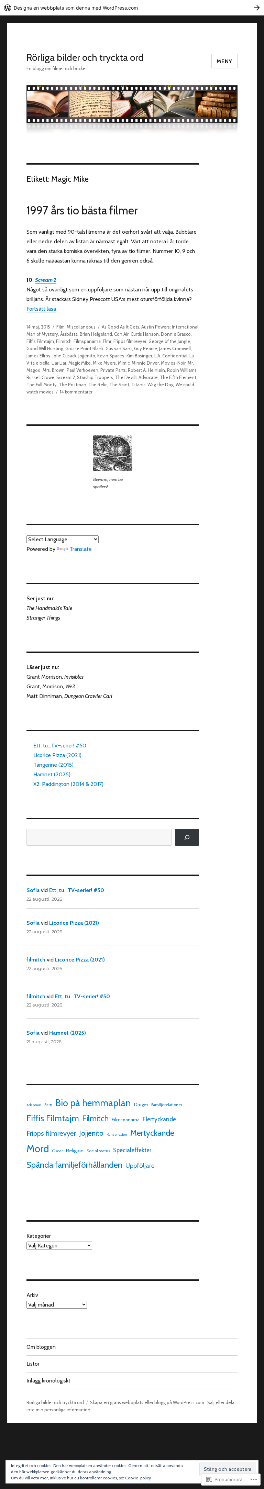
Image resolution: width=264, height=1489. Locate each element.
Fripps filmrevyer (129, 341)
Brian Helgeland (96, 334)
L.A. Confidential (170, 355)
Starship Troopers (95, 377)
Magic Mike (79, 363)
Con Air (121, 334)
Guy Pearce (145, 348)
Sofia (33, 890)
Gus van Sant (119, 348)
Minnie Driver (145, 363)
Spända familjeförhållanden (74, 1165)
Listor (33, 1363)
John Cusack (64, 355)
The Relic (97, 384)
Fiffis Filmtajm (40, 341)
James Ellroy (38, 355)
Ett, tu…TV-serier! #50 (59, 745)
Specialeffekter (132, 1150)
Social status (98, 1150)
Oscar (57, 1150)
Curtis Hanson (145, 334)
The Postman (72, 384)
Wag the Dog (160, 384)
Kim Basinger (139, 355)
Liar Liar (59, 363)
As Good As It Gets (120, 327)
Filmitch (64, 341)
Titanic (138, 384)
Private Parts (113, 370)
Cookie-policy (138, 1477)
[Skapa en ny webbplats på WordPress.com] (132, 7)
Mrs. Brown (54, 370)
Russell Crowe (40, 377)
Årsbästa (69, 334)
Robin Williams (182, 370)
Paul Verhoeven (82, 370)
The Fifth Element (178, 377)
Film (60, 327)
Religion (75, 1150)
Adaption (33, 1105)
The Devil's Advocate (136, 377)
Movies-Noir (173, 363)
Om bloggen (41, 1347)
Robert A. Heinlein (146, 370)
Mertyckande (152, 1133)
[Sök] (187, 837)
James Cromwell (175, 348)
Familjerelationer (166, 1104)
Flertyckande (159, 1119)
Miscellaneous (81, 327)
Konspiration (117, 1134)
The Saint (119, 384)
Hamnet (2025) (51, 774)
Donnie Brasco (176, 334)
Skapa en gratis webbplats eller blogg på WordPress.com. (147, 1402)
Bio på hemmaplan (93, 1103)
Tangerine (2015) (53, 765)
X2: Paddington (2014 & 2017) (68, 784)
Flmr (107, 341)
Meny (224, 61)
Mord (37, 1149)
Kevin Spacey (110, 355)
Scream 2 (65, 377)
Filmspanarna (87, 341)
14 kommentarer (76, 392)
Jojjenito (86, 355)
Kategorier (38, 1236)
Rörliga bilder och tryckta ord (85, 57)
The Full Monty (41, 384)
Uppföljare (139, 1165)
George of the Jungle (169, 341)
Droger (141, 1104)
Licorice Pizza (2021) (57, 755)
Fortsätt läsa (41, 308)
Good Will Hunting (44, 348)
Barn (48, 1104)
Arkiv (32, 1295)
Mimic (124, 363)
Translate (80, 549)
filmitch (35, 959)
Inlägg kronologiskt (48, 1380)
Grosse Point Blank (84, 348)
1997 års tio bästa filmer (82, 210)
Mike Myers (104, 363)
